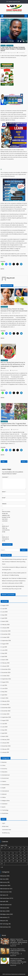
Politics (4, 797)
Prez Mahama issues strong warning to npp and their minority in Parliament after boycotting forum (14, 562)
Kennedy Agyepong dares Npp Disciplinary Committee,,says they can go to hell (13, 587)
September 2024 (6, 679)
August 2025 (5, 644)
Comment (5, 477)
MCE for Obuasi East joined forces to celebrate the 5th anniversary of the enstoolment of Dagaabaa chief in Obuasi (13, 365)
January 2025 (5, 666)
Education (4, 772)
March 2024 (5, 698)
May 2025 (4, 653)
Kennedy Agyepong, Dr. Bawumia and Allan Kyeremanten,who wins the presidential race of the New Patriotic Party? (24, 461)
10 (1, 855)
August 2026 (5, 605)
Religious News (6, 800)
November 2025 (6, 634)
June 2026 (4, 612)
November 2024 (6, 672)
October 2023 (5, 714)
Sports (3, 807)
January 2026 (5, 628)
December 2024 (6, 669)
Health (3, 788)
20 (13, 858)
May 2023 (4, 730)
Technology (5, 810)
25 (5, 861)
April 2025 (4, 656)
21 (17, 858)
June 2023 (4, 727)
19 (9, 858)
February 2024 (6, 701)
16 (24, 855)
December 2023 (6, 707)
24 (2, 861)
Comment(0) (21, 52)
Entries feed (5, 826)
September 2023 (6, 717)
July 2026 (4, 608)
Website (4, 503)
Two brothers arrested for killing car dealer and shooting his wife (14, 568)
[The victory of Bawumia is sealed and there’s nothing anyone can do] (5, 951)
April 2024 (4, 695)
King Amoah (13, 52)
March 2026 (5, 621)
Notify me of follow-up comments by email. (6, 529)
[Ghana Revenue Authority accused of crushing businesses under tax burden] (5, 961)
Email (4, 497)
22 (21, 858)
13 (13, 855)
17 (1, 858)
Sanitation (4, 804)
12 (9, 855)
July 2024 (4, 685)
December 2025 (6, 631)
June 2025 (4, 650)
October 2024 (5, 675)
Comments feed (6, 829)
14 (17, 855)
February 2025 (5, 663)
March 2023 (5, 736)
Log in (3, 823)
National (4, 794)
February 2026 (5, 624)
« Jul (2, 867)
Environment (5, 778)
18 (5, 858)
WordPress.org (5, 833)
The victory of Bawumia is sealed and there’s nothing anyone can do (17, 950)
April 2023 (4, 733)
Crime (3, 765)
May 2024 (4, 691)
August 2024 (5, 682)
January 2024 (5, 704)
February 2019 (5, 749)
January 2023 (5, 743)
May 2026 (4, 615)
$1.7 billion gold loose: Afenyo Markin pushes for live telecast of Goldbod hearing (14, 574)
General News (10, 45)
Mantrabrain (22, 974)
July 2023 (4, 723)
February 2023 (5, 739)
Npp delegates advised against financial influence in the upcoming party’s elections (5, 461)
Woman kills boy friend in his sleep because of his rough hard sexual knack (14, 310)
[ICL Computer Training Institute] (14, 135)
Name (4, 491)
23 (25, 858)
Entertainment (6, 775)
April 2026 (4, 618)
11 (5, 855)
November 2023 (6, 711)
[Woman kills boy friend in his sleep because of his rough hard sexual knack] (14, 296)
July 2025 (4, 647)
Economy (4, 768)
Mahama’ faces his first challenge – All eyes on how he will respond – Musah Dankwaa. (18, 940)
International (5, 791)
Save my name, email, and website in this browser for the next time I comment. (6, 516)
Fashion (4, 781)
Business (3, 45)
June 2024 (5, 688)
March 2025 (5, 659)
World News (5, 813)
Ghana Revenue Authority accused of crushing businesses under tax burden (18, 960)
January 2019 (5, 752)
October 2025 (5, 637)
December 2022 (6, 746)
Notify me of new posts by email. (5, 539)
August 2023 (5, 720)
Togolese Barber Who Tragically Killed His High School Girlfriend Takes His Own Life (14, 425)
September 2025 (6, 640)
